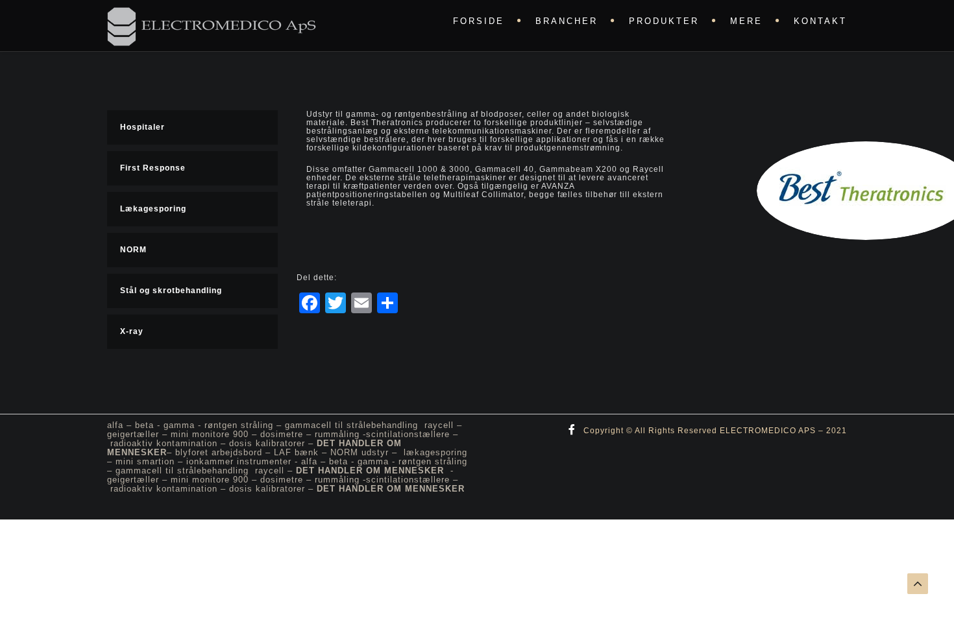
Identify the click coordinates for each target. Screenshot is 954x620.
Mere (746, 21)
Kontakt (820, 21)
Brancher (566, 21)
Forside (478, 21)
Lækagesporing (153, 208)
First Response (153, 168)
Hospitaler (142, 127)
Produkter (664, 21)
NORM (133, 249)
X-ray (131, 331)
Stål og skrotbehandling (171, 290)
